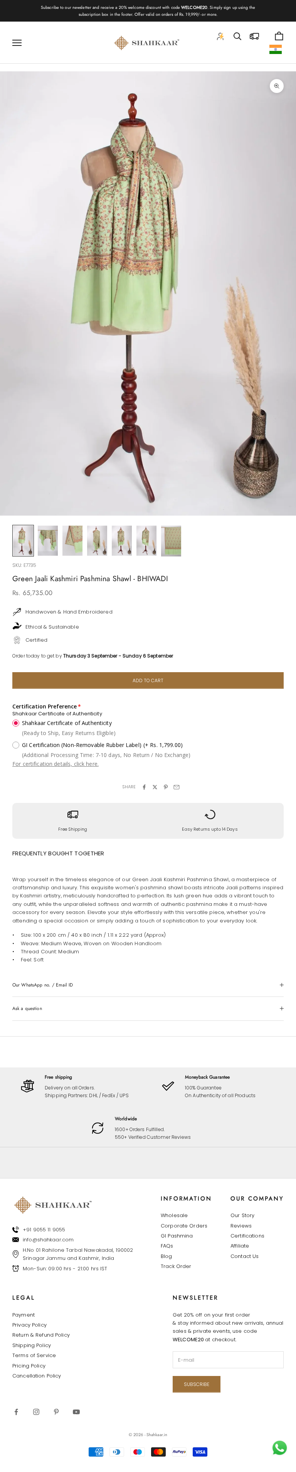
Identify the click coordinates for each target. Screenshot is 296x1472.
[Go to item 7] (171, 541)
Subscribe (196, 1384)
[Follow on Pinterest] (56, 1412)
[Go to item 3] (72, 540)
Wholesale (174, 1215)
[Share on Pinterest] (166, 787)
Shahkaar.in (156, 1435)
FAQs (167, 1245)
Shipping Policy (31, 1345)
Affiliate (239, 1245)
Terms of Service (34, 1355)
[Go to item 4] (97, 540)
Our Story (242, 1215)
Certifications (247, 1235)
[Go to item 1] (23, 540)
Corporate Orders (184, 1225)
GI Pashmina (177, 1235)
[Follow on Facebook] (16, 1412)
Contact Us (244, 1256)
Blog (166, 1256)
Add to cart (148, 680)
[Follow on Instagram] (36, 1412)
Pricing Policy (28, 1365)
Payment (23, 1315)
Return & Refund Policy (41, 1335)
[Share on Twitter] (155, 787)
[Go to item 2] (48, 540)
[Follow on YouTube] (76, 1412)
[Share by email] (176, 787)
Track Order (176, 1266)
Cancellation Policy (36, 1375)
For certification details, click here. (55, 763)
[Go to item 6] (146, 540)
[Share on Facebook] (144, 787)
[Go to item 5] (122, 540)
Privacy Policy (29, 1325)
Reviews (241, 1225)
